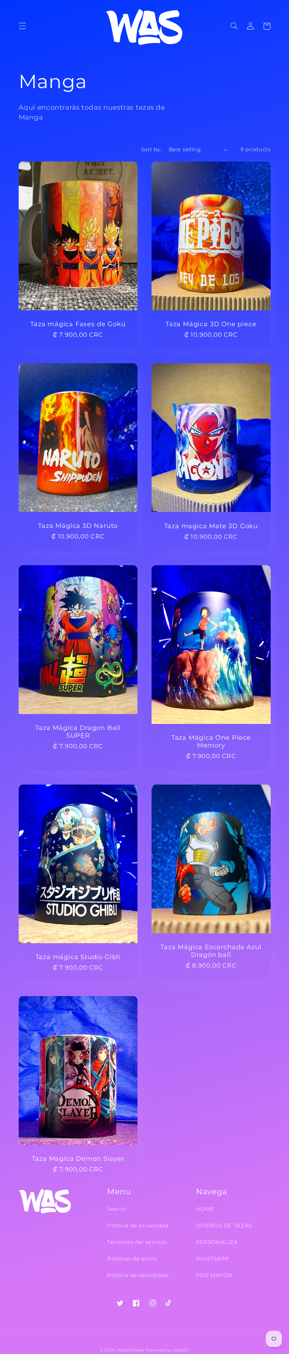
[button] (22, 26)
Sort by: (151, 149)
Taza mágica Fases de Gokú (77, 324)
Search (117, 1209)
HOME (205, 1209)
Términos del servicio (136, 1242)
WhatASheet (130, 1350)
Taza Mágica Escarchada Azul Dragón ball (211, 950)
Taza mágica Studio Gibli (78, 956)
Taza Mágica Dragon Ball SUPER (78, 731)
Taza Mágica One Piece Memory (211, 741)
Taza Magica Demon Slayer (78, 1158)
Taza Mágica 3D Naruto (78, 525)
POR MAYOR (214, 1275)
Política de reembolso (137, 1275)
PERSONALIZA (217, 1242)
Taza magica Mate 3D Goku (211, 526)
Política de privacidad (137, 1225)
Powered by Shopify (167, 1350)
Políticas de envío (131, 1259)
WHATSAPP (212, 1259)
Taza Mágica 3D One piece (211, 324)
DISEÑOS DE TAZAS (224, 1225)
